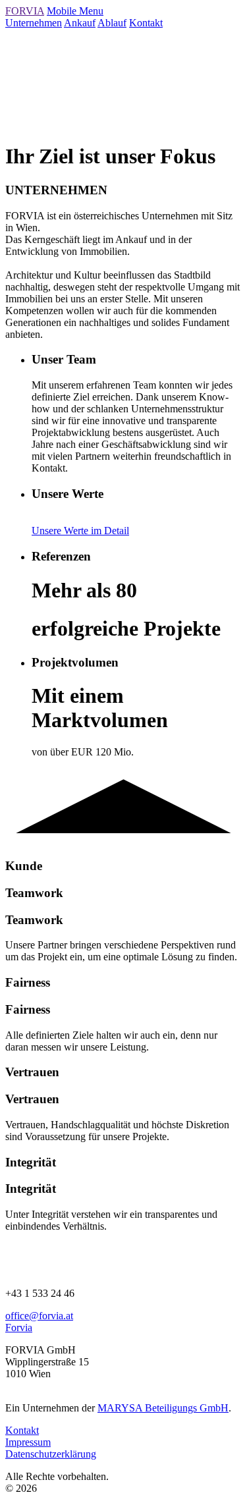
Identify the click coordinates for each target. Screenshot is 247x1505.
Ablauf (111, 22)
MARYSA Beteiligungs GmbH (163, 1407)
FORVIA (24, 10)
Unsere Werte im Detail (80, 530)
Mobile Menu (75, 10)
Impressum (28, 1442)
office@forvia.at (39, 1315)
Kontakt (146, 22)
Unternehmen (33, 22)
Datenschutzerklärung (50, 1454)
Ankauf (80, 22)
